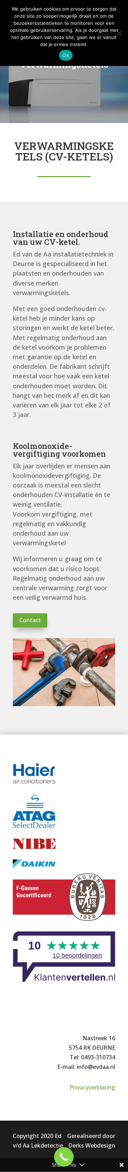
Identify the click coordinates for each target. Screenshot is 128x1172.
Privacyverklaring (92, 1087)
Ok (66, 55)
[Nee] (119, 32)
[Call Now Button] (64, 1157)
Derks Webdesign (91, 1145)
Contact (30, 620)
